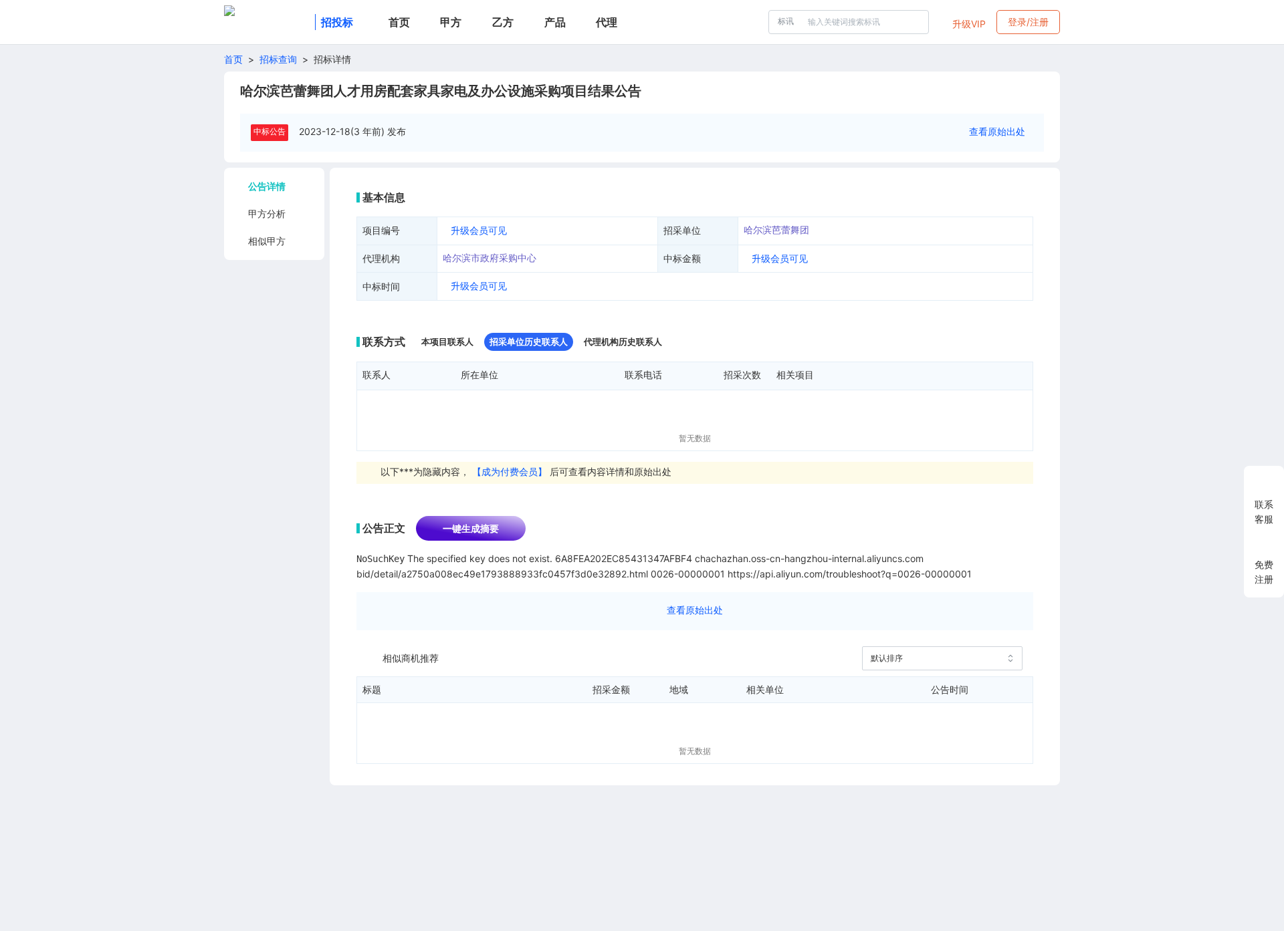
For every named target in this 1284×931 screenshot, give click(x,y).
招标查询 (278, 59)
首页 (233, 59)
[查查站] (267, 22)
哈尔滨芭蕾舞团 (776, 229)
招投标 (337, 22)
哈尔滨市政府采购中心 (489, 257)
